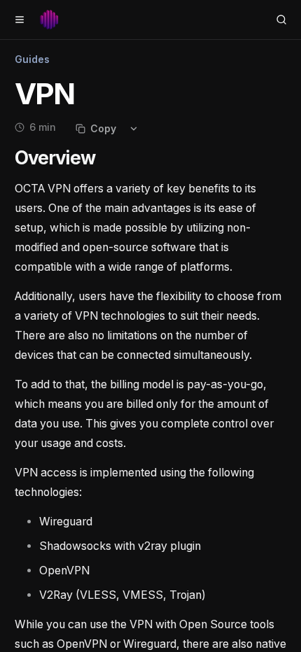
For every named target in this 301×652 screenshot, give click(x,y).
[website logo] (49, 19)
